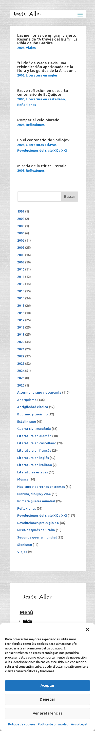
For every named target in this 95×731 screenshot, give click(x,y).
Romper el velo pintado (38, 120)
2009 (20, 262)
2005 (20, 47)
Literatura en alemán (34, 436)
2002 (20, 218)
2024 (20, 370)
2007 (20, 247)
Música (23, 479)
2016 (20, 313)
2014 (20, 298)
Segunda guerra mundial (37, 537)
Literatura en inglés (42, 75)
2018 (20, 327)
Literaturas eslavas (41, 144)
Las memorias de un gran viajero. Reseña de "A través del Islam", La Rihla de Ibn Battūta (47, 39)
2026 (20, 385)
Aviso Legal (79, 724)
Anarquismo (26, 399)
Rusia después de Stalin (36, 530)
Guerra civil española (34, 428)
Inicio (27, 621)
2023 (20, 363)
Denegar (47, 699)
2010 (20, 269)
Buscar (69, 197)
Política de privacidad (53, 724)
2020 (20, 341)
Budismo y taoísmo (32, 414)
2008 (20, 255)
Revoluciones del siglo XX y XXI (42, 150)
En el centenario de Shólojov (43, 140)
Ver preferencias (47, 713)
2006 (20, 240)
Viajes (31, 47)
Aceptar (47, 685)
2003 (20, 226)
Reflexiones (26, 104)
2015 (20, 305)
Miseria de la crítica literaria (41, 166)
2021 (20, 349)
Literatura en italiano (34, 465)
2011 (20, 276)
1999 (20, 211)
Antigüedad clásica (32, 407)
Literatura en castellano (45, 99)
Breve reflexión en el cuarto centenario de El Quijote (42, 92)
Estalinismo (26, 421)
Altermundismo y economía (39, 392)
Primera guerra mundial (36, 501)
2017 (20, 320)
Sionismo (24, 544)
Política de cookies (21, 724)
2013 (20, 291)
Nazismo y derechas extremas (41, 486)
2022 (20, 356)
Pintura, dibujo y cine (34, 494)
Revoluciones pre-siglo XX (38, 523)
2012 (20, 283)
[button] (87, 629)
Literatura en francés (34, 450)
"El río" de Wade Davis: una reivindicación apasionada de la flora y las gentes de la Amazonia (47, 67)
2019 (20, 334)
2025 (20, 378)
